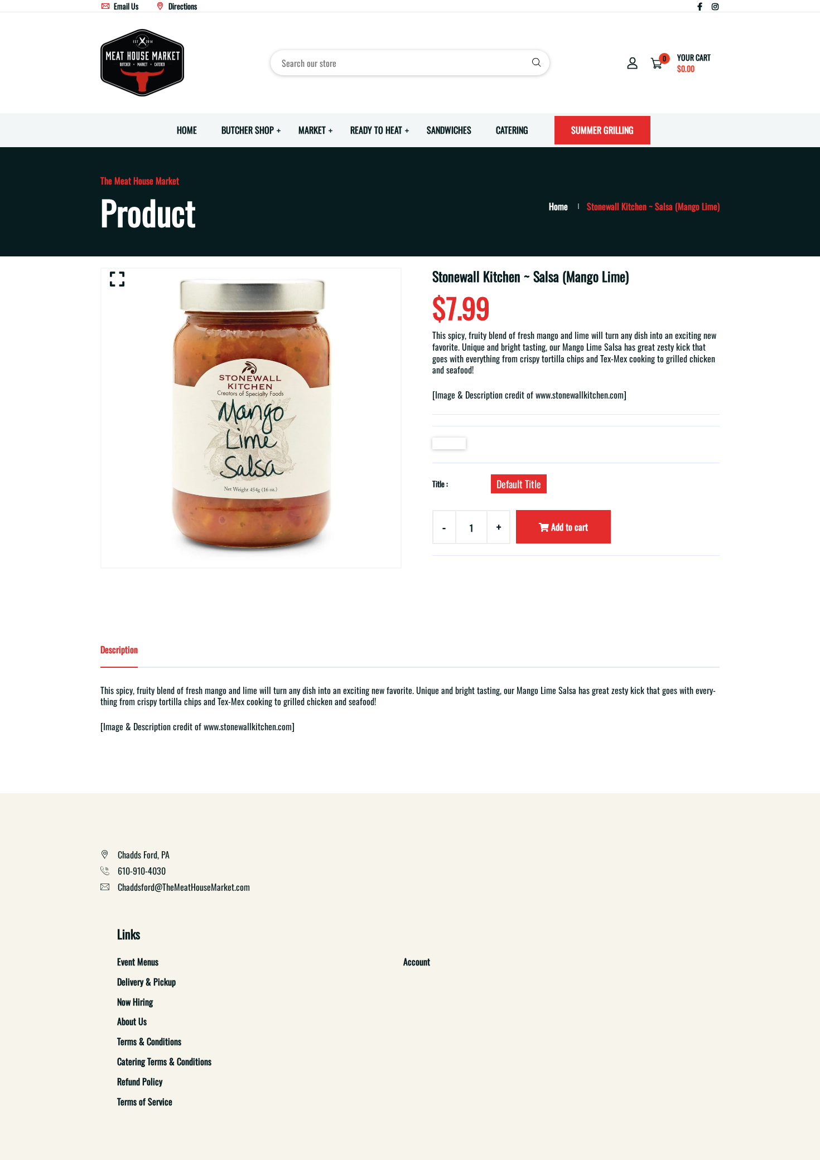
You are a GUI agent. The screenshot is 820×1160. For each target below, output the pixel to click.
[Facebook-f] (699, 6)
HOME (187, 130)
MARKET (312, 130)
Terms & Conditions (149, 1041)
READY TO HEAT (376, 130)
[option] (251, 418)
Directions (182, 6)
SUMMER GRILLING (602, 130)
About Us (132, 1021)
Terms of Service (144, 1101)
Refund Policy (139, 1081)
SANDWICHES (449, 130)
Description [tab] (119, 649)
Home (558, 206)
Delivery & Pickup (146, 981)
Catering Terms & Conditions (164, 1061)
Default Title (518, 484)
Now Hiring (135, 1001)
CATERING (512, 130)
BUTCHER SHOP (247, 130)
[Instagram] (715, 6)
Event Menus (137, 961)
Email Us (125, 6)
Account (416, 961)
